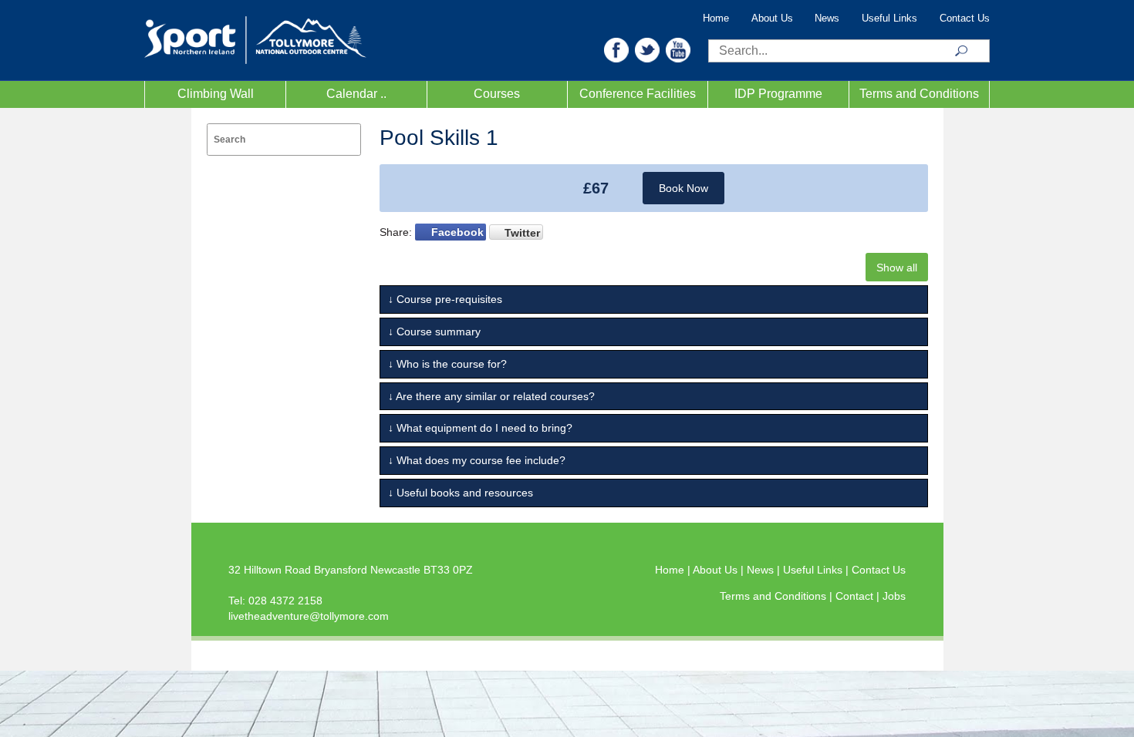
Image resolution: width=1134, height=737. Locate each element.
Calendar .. (356, 93)
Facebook (457, 232)
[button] (616, 49)
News (827, 18)
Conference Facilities (637, 93)
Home (716, 18)
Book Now (683, 188)
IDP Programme (778, 93)
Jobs (894, 596)
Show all (896, 267)
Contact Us (965, 18)
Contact (855, 596)
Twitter (522, 233)
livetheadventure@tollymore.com (308, 616)
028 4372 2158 (285, 600)
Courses (497, 93)
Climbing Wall (215, 93)
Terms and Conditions (919, 93)
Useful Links (889, 18)
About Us (772, 18)
